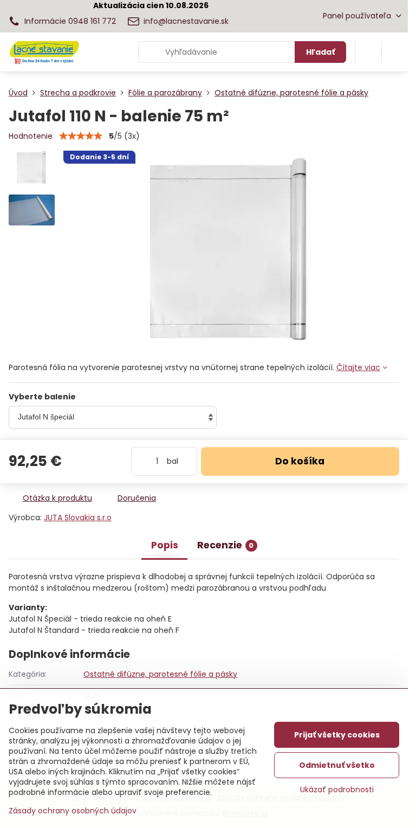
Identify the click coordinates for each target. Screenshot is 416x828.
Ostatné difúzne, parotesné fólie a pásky (160, 674)
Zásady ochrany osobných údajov (72, 810)
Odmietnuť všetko (337, 765)
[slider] (80, 136)
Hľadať (320, 52)
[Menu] (395, 52)
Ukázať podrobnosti (337, 790)
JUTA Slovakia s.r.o (78, 517)
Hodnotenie (31, 136)
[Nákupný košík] (368, 52)
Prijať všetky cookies (337, 734)
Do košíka (299, 461)
